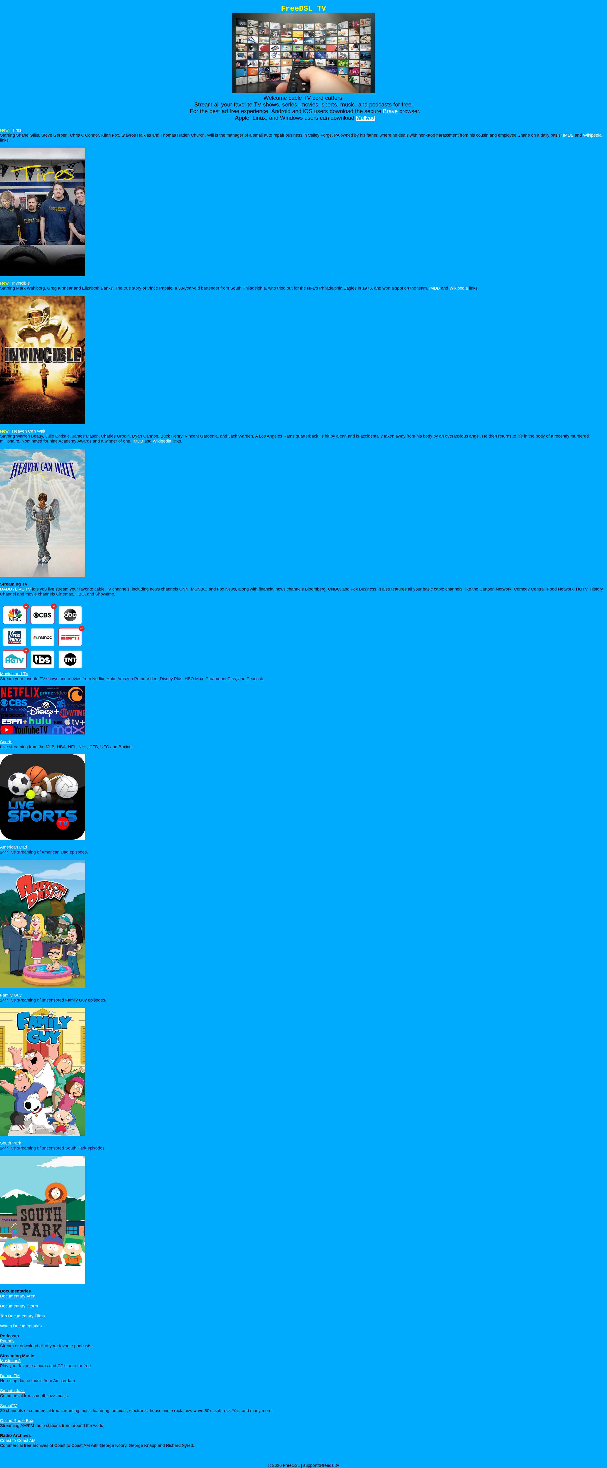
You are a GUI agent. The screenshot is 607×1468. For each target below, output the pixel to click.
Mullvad (365, 118)
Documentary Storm (19, 1306)
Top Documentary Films (22, 1316)
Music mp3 (10, 1360)
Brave (390, 111)
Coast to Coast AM (18, 1440)
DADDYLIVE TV (15, 589)
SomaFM (8, 1405)
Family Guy (11, 995)
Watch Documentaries (21, 1326)
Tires (16, 130)
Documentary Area (17, 1296)
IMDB (568, 135)
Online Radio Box (16, 1420)
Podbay (7, 1341)
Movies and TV (14, 673)
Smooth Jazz (12, 1390)
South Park (10, 1143)
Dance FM (10, 1375)
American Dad (13, 847)
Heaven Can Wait (28, 431)
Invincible (21, 283)
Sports (6, 741)
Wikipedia (592, 135)
